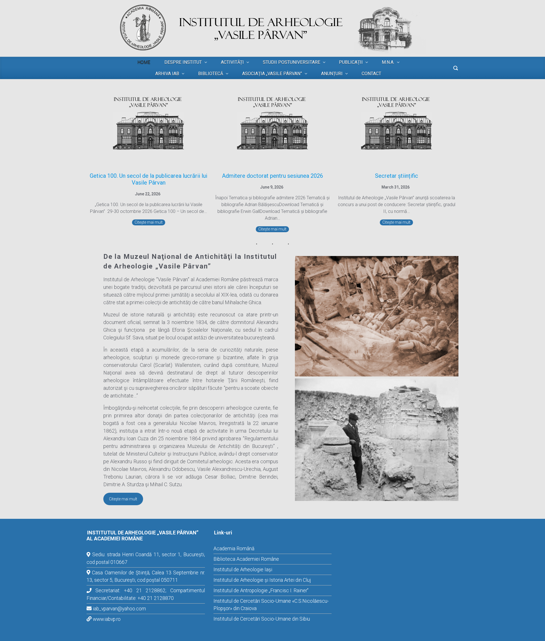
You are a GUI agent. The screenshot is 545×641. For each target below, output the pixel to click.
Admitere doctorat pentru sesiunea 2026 (272, 175)
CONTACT (371, 73)
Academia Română (233, 548)
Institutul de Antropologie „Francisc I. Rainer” (261, 590)
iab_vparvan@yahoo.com (119, 609)
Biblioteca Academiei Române (246, 559)
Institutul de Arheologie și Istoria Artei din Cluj (262, 580)
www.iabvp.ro (107, 619)
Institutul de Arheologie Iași (242, 569)
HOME (143, 62)
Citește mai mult (149, 222)
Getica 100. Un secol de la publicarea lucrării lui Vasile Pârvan (148, 179)
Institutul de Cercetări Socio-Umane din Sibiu (261, 619)
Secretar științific (396, 175)
